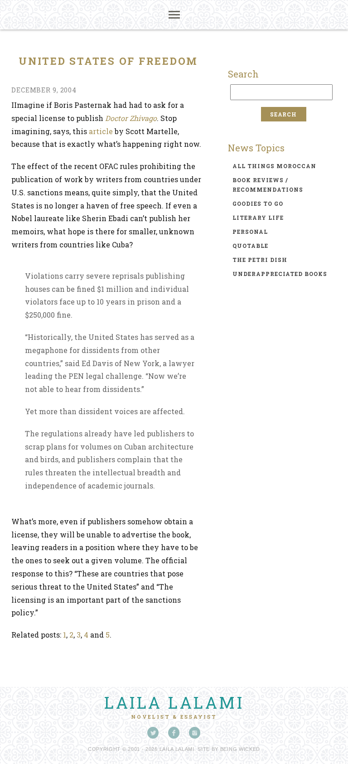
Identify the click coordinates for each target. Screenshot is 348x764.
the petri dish (259, 259)
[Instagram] (195, 733)
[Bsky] (153, 733)
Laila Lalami (174, 702)
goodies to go (257, 203)
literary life (258, 217)
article (101, 131)
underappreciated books (279, 273)
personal (250, 231)
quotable (250, 245)
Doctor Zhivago (131, 118)
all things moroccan (274, 165)
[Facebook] (174, 733)
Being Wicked (240, 749)
